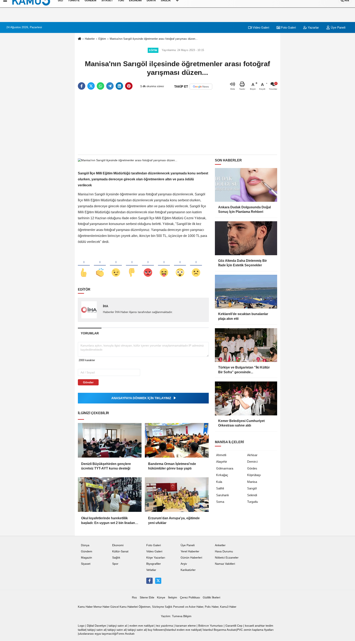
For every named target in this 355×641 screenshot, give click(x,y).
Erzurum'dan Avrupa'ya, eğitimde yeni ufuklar (174, 520)
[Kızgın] (148, 265)
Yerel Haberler (190, 551)
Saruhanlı (222, 495)
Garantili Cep (233, 625)
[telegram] (110, 86)
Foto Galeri (288, 27)
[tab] (89, 333)
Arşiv (184, 563)
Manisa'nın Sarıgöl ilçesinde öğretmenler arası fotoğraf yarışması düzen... (154, 38)
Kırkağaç (222, 475)
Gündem (86, 551)
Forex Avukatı (126, 633)
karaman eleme (185, 625)
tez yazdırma (164, 625)
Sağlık (116, 557)
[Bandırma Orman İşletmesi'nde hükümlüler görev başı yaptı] (177, 440)
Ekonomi (117, 545)
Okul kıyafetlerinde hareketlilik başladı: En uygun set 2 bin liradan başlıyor (108, 520)
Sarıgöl (252, 488)
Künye (161, 597)
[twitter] (91, 86)
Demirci (252, 461)
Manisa (252, 481)
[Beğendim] (84, 265)
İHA (105, 306)
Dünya (85, 545)
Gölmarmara (224, 468)
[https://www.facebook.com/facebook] (149, 581)
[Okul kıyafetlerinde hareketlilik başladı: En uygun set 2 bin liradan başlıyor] (110, 494)
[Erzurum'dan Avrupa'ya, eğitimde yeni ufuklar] (177, 494)
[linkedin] (119, 86)
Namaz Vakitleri (225, 563)
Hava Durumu (224, 551)
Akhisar (252, 455)
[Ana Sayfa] (79, 39)
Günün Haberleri (191, 557)
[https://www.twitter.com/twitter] (158, 581)
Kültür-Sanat (120, 551)
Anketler (220, 545)
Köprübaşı (254, 475)
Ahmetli (221, 455)
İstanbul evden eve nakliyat (183, 629)
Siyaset (85, 563)
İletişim (172, 597)
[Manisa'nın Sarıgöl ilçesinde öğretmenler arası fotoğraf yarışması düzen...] (127, 160)
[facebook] (81, 86)
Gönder (88, 382)
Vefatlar (151, 569)
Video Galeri (260, 27)
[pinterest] (129, 86)
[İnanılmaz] (180, 265)
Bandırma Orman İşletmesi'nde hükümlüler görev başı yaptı (172, 466)
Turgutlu (252, 501)
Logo (81, 625)
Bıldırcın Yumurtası (210, 625)
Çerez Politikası (190, 597)
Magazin (86, 557)
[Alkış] (100, 265)
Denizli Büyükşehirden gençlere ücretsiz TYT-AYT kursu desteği (106, 466)
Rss (134, 597)
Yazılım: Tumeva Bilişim (176, 616)
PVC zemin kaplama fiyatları (255, 629)
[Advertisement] (177, 122)
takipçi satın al (117, 625)
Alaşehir (221, 461)
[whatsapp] (100, 86)
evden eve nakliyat (141, 625)
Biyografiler (153, 563)
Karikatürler (188, 569)
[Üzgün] (196, 265)
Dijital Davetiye (96, 625)
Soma (220, 501)
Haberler (90, 38)
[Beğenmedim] (132, 265)
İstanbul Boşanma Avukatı (219, 629)
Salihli (220, 488)
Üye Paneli (337, 27)
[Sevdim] (116, 265)
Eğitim (102, 38)
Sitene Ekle (147, 597)
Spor (115, 563)
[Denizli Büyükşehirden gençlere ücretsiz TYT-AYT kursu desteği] (110, 440)
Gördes (252, 468)
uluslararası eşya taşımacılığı (98, 633)
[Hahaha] (164, 265)
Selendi (252, 495)
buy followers (156, 629)
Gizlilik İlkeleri (211, 597)
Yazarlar (313, 27)
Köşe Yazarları (155, 557)
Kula (219, 481)
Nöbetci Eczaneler (227, 557)
